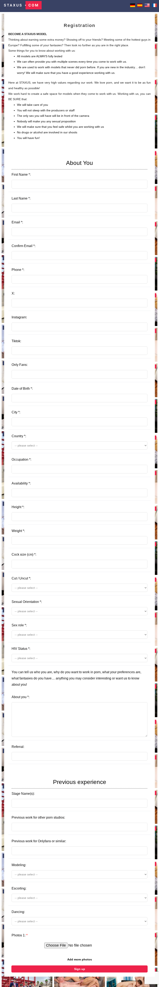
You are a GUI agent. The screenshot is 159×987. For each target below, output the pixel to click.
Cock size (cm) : (24, 554)
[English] (147, 7)
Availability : (21, 483)
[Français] (154, 7)
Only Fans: (20, 364)
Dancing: (18, 912)
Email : (17, 222)
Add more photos (79, 959)
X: (13, 293)
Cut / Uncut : (21, 578)
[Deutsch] (132, 7)
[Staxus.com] (21, 6)
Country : (19, 436)
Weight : (18, 531)
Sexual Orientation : (27, 602)
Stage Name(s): (59, 787)
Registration (79, 25)
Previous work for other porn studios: (38, 817)
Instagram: (19, 317)
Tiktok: (16, 341)
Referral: (18, 746)
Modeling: (19, 865)
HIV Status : (21, 648)
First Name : (52, 168)
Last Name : (21, 198)
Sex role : (19, 625)
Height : (18, 507)
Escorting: (19, 888)
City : (16, 412)
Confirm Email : (23, 246)
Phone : (18, 269)
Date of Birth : (22, 388)
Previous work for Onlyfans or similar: (39, 841)
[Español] (139, 7)
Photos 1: (20, 935)
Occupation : (21, 459)
